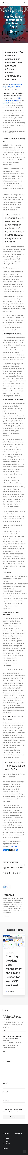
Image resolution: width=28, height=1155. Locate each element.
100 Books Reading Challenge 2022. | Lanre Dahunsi (13, 1037)
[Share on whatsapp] (13, 873)
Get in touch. (13, 846)
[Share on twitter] (5, 873)
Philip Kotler (6, 87)
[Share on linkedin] (11, 873)
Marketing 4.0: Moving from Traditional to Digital (13, 868)
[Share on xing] (17, 873)
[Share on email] (19, 873)
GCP (15, 938)
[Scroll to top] (24, 1151)
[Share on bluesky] (15, 873)
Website (5, 1100)
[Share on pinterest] (9, 873)
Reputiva (16, 31)
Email (5, 1092)
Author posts (5, 915)
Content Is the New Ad (9, 865)
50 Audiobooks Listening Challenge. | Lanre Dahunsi (12, 1016)
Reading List (14, 10)
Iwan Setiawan (16, 87)
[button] (24, 3)
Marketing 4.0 (20, 865)
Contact (7, 1143)
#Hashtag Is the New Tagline (11, 862)
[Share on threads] (7, 873)
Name (5, 1083)
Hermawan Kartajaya (15, 84)
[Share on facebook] (3, 873)
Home (7, 1138)
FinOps (19, 938)
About (7, 1141)
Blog (9, 10)
